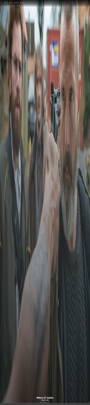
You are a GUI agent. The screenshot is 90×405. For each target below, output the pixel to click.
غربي (34, 403)
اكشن (49, 402)
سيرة (40, 403)
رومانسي (63, 403)
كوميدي (44, 402)
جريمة (74, 403)
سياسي (32, 403)
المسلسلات (16, 2)
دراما (41, 402)
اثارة (54, 403)
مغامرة (85, 403)
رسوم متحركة (71, 403)
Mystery (29, 403)
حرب (51, 403)
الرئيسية (22, 2)
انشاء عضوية (5, 6)
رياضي (37, 403)
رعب (82, 403)
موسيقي (46, 403)
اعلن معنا (10, 2)
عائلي (56, 403)
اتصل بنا (5, 2)
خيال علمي (66, 403)
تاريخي (43, 403)
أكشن (88, 403)
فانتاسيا (59, 403)
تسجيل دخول (11, 6)
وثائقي (49, 403)
